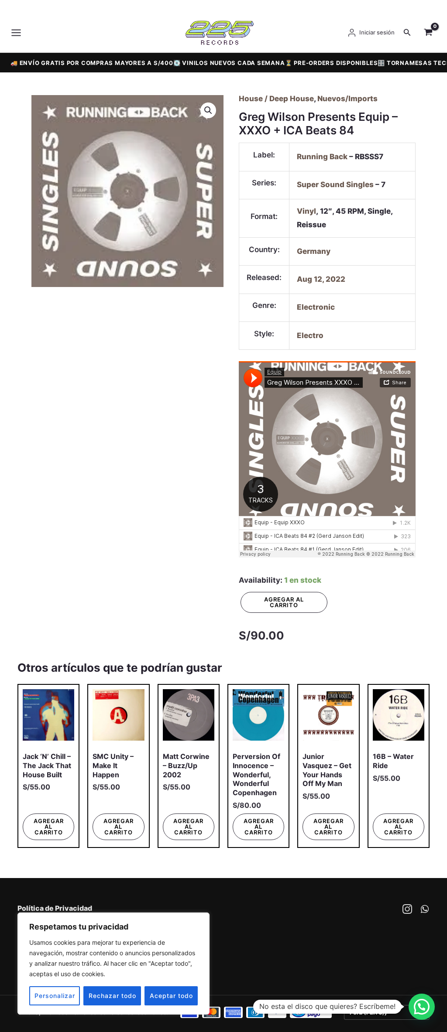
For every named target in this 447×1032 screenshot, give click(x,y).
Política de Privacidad (54, 908)
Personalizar (54, 995)
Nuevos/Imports (347, 98)
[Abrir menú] (18, 33)
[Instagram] (407, 909)
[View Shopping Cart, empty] (428, 33)
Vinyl (306, 211)
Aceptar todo (171, 995)
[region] (113, 963)
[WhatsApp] (425, 909)
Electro (310, 335)
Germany (313, 251)
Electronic (316, 307)
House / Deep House (276, 98)
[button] (407, 32)
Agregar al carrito (284, 602)
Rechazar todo (112, 995)
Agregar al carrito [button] (49, 826)
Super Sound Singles (335, 184)
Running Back (322, 156)
